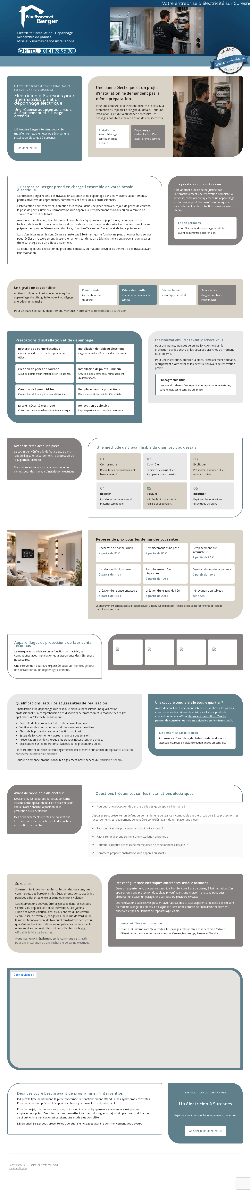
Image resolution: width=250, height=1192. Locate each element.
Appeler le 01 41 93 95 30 (205, 1131)
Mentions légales (18, 1168)
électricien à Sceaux (109, 760)
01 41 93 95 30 (58, 51)
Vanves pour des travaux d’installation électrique (44, 471)
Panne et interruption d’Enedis (207, 716)
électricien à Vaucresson (111, 311)
